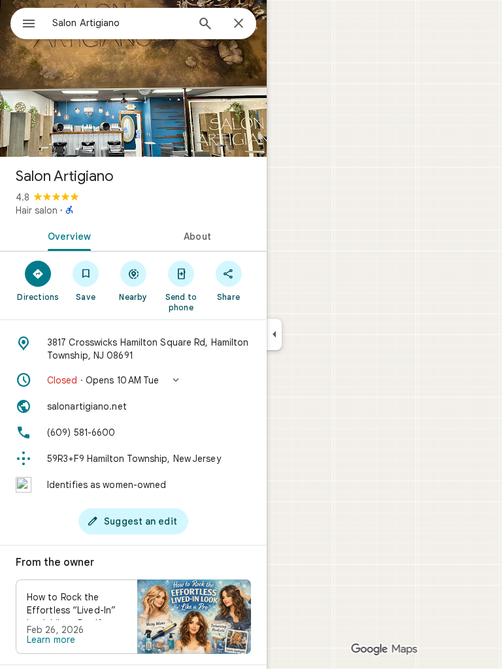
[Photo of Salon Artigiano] (133, 78)
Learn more (51, 639)
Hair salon (37, 210)
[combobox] (119, 23)
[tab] (67, 235)
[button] (133, 380)
